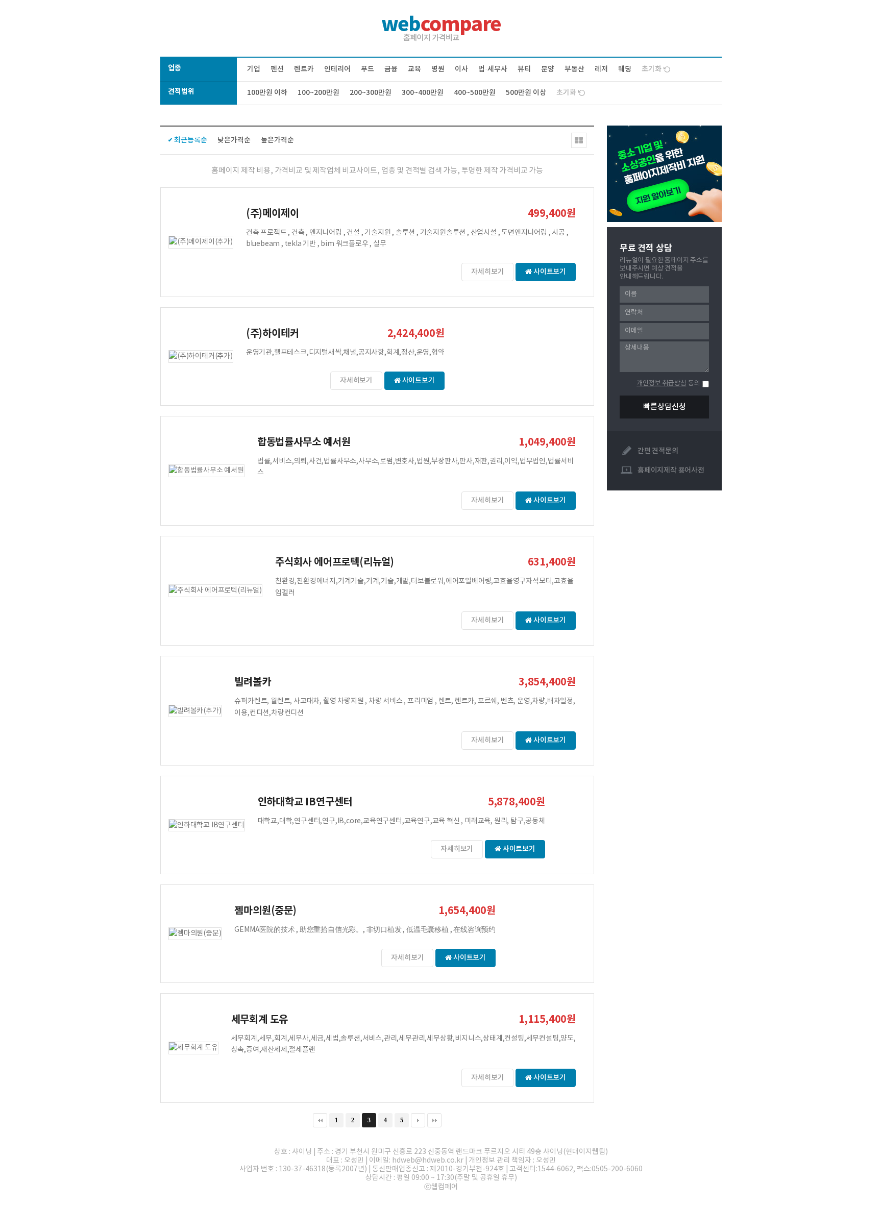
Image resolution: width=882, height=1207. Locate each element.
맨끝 (434, 1120)
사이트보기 (549, 271)
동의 (694, 383)
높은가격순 (277, 140)
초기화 (652, 69)
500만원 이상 (526, 92)
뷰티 (524, 69)
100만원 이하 (267, 92)
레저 (601, 69)
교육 (414, 69)
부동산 (574, 69)
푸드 (367, 69)
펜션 (277, 69)
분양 (547, 69)
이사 (461, 69)
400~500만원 (475, 92)
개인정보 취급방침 (661, 383)
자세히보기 (487, 271)
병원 (438, 69)
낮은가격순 (234, 140)
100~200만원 (318, 92)
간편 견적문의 (658, 451)
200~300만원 (370, 92)
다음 (418, 1120)
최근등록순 (190, 140)
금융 (391, 69)
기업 (253, 69)
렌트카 (304, 69)
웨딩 (624, 69)
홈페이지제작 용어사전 (671, 470)
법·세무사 (492, 69)
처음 (320, 1120)
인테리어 (337, 69)
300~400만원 (423, 92)
